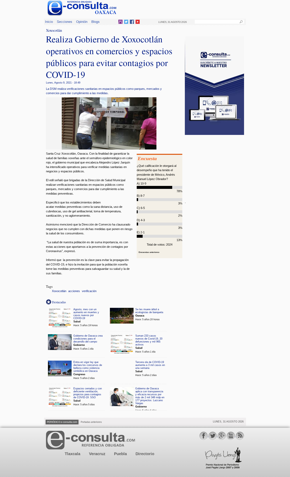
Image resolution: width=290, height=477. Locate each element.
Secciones (64, 22)
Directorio (145, 454)
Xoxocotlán (59, 291)
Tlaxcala (72, 454)
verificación (89, 291)
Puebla (120, 454)
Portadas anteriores (91, 422)
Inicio (49, 22)
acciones (74, 291)
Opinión (81, 22)
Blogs (95, 22)
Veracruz (97, 454)
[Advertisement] (214, 165)
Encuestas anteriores (149, 252)
